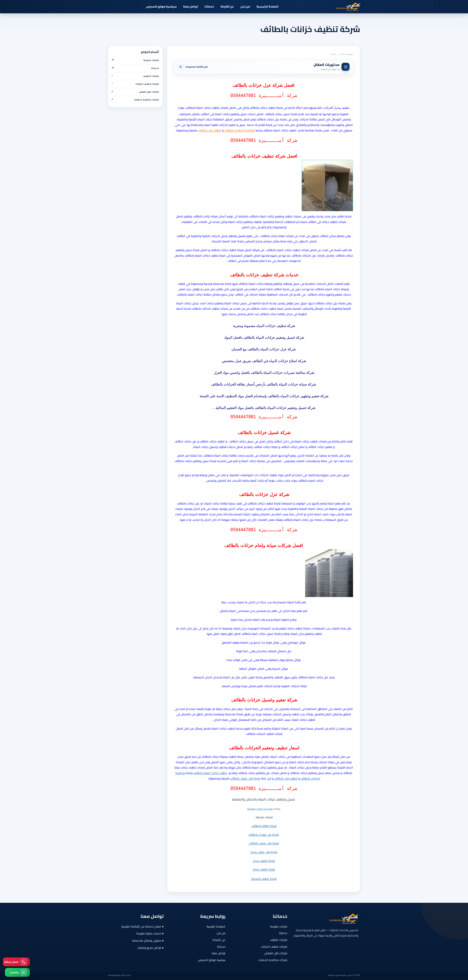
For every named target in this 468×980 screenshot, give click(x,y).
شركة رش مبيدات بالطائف (263, 834)
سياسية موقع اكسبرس (161, 6)
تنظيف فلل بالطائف (209, 130)
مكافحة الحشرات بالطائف (239, 130)
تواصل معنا (190, 6)
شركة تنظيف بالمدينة (264, 878)
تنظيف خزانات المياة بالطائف (210, 773)
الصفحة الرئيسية (267, 6)
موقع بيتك (251, 809)
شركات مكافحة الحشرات (272, 960)
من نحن (245, 6)
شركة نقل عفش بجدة (263, 852)
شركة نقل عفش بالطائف (245, 778)
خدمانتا (283, 933)
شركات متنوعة (278, 926)
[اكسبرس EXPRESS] (340, 6)
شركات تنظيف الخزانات (274, 946)
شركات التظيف (278, 939)
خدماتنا (209, 6)
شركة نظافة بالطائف (264, 825)
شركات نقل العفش (275, 953)
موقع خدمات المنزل (265, 809)
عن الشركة (227, 6)
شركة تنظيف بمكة (263, 869)
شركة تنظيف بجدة (263, 860)
